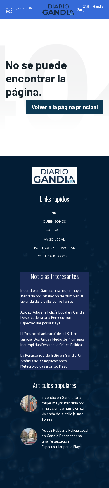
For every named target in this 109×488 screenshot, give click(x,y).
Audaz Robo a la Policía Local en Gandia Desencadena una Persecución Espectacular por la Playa (52, 318)
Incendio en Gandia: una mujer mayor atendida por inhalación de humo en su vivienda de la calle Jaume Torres (52, 296)
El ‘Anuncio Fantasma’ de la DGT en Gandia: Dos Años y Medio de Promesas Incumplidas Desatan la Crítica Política (52, 339)
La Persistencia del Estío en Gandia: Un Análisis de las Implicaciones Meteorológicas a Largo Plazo (51, 361)
